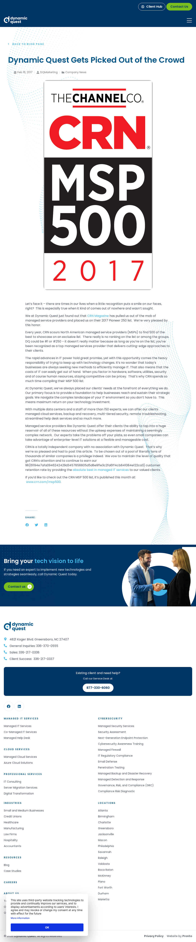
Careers (10, 882)
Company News (75, 72)
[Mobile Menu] (189, 20)
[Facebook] (8, 706)
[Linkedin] (19, 706)
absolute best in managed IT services (101, 470)
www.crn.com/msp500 (43, 482)
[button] (27, 525)
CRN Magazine (98, 316)
